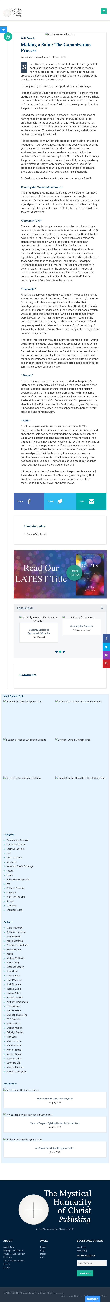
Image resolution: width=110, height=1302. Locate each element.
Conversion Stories (16, 844)
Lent (9, 853)
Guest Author (13, 975)
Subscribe (85, 1273)
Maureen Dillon (14, 1041)
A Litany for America (40, 626)
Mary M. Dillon (14, 1010)
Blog (42, 1250)
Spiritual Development (18, 879)
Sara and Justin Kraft (17, 945)
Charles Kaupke (14, 1028)
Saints (45, 57)
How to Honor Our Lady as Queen (55, 1098)
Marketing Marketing (17, 1015)
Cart (42, 1257)
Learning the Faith (16, 849)
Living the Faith (14, 857)
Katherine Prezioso (16, 932)
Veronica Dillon (14, 1045)
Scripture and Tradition (14, 1261)
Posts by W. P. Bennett (37, 534)
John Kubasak (13, 936)
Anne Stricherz (14, 1049)
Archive (6, 1267)
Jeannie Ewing (14, 988)
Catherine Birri (13, 1062)
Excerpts (7, 1257)
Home (62, 1296)
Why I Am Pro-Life (16, 896)
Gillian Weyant (14, 1006)
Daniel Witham (14, 980)
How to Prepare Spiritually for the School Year (55, 1123)
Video (104, 1296)
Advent (10, 901)
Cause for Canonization (14, 1254)
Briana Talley (13, 962)
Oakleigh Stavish (15, 1032)
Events (6, 1264)
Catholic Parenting (16, 888)
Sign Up (81, 1250)
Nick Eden (12, 1036)
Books (43, 1247)
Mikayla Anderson (15, 1067)
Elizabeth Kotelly (15, 967)
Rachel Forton (14, 949)
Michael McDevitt (16, 958)
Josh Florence (14, 984)
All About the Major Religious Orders (55, 1148)
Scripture (11, 892)
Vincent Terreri (14, 1054)
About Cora (8, 1247)
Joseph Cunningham (16, 1071)
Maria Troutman (14, 927)
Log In (80, 1247)
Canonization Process (31, 57)
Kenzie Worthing (15, 941)
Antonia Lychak (14, 1058)
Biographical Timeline (13, 1250)
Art (8, 884)
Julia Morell (12, 971)
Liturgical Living (14, 910)
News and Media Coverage (20, 866)
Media (43, 1254)
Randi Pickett (13, 1023)
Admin (10, 953)
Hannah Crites (13, 993)
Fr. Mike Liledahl (15, 997)
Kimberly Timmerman (17, 1002)
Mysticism (12, 862)
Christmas (12, 905)
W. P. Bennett (28, 38)
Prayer (10, 870)
